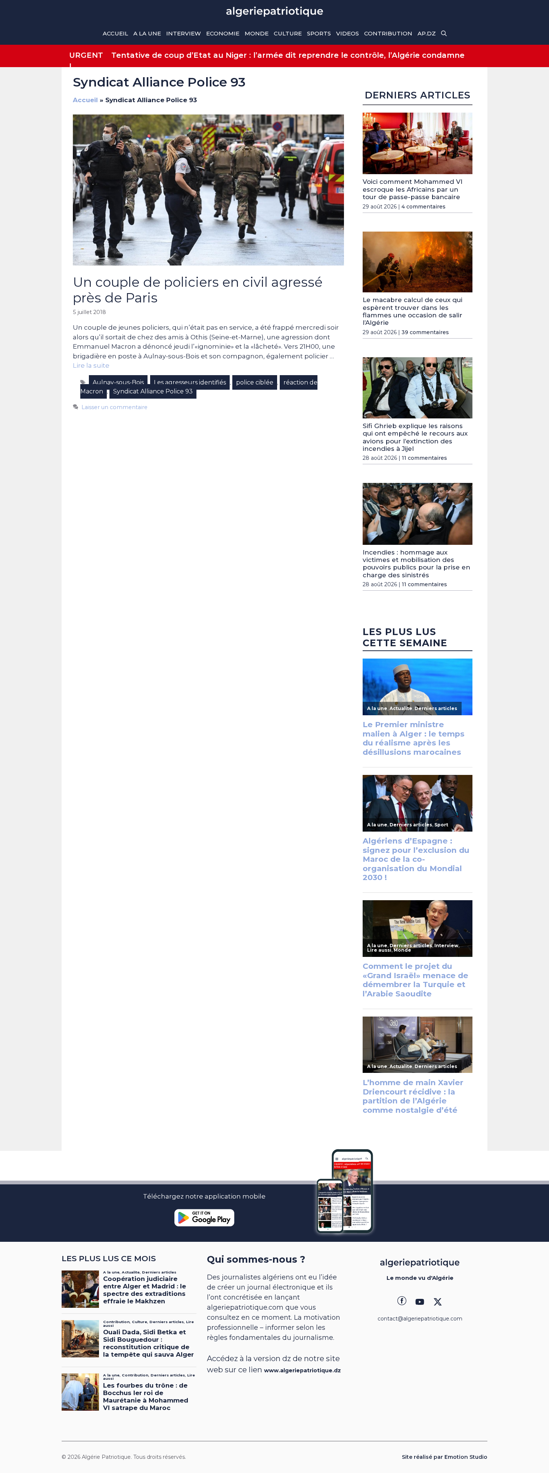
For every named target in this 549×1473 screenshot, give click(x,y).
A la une (147, 33)
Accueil (115, 33)
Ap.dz (427, 33)
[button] (443, 33)
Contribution (388, 33)
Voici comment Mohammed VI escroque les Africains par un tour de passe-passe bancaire (412, 189)
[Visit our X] (438, 1302)
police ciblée (254, 382)
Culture (288, 33)
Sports (319, 33)
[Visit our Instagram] (420, 1302)
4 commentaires (423, 206)
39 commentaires (425, 332)
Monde (257, 33)
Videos (347, 33)
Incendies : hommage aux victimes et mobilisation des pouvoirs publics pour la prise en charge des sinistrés (416, 564)
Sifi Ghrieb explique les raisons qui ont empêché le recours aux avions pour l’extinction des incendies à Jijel (415, 437)
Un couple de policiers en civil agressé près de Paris (198, 290)
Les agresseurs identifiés (190, 382)
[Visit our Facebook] (402, 1302)
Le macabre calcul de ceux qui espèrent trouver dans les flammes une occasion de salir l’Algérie (412, 311)
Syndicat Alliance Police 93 (153, 391)
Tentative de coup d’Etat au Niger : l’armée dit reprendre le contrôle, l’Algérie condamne (288, 55)
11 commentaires (424, 458)
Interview (183, 33)
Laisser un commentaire (114, 407)
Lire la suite (91, 365)
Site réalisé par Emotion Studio (444, 1457)
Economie (222, 33)
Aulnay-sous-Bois (118, 382)
